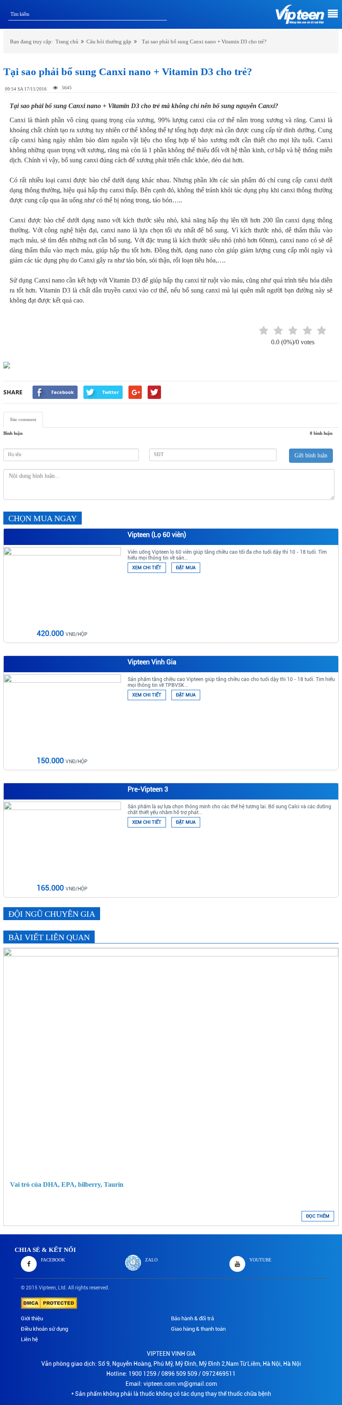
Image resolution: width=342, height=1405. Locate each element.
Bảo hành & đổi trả (192, 1318)
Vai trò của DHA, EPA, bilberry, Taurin (66, 1184)
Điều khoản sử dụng (44, 1329)
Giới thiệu (32, 1318)
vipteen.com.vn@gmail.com (180, 1383)
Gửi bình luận (310, 455)
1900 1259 (142, 1373)
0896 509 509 (179, 1373)
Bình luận (13, 433)
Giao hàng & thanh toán (198, 1329)
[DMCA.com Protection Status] (49, 1302)
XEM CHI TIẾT (146, 567)
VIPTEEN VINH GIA (171, 1353)
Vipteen (47, 1288)
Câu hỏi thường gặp (108, 41)
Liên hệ (29, 1339)
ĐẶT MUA (186, 567)
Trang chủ (66, 41)
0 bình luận (321, 433)
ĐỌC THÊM (317, 1216)
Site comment (23, 419)
